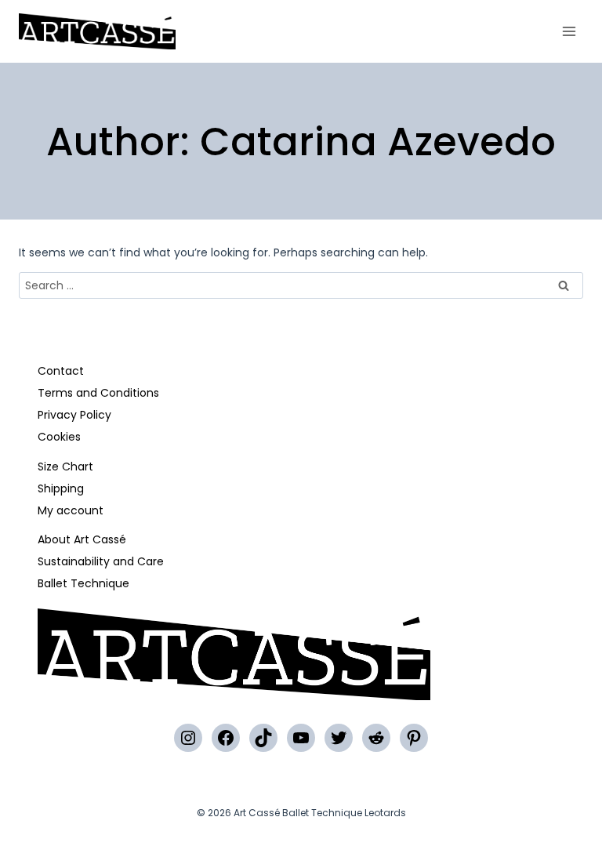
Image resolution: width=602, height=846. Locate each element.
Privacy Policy (74, 415)
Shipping (61, 488)
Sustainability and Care (101, 561)
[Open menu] (568, 31)
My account (70, 510)
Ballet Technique (83, 583)
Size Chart (65, 466)
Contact (61, 371)
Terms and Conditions (98, 393)
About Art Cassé (82, 539)
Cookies (59, 437)
